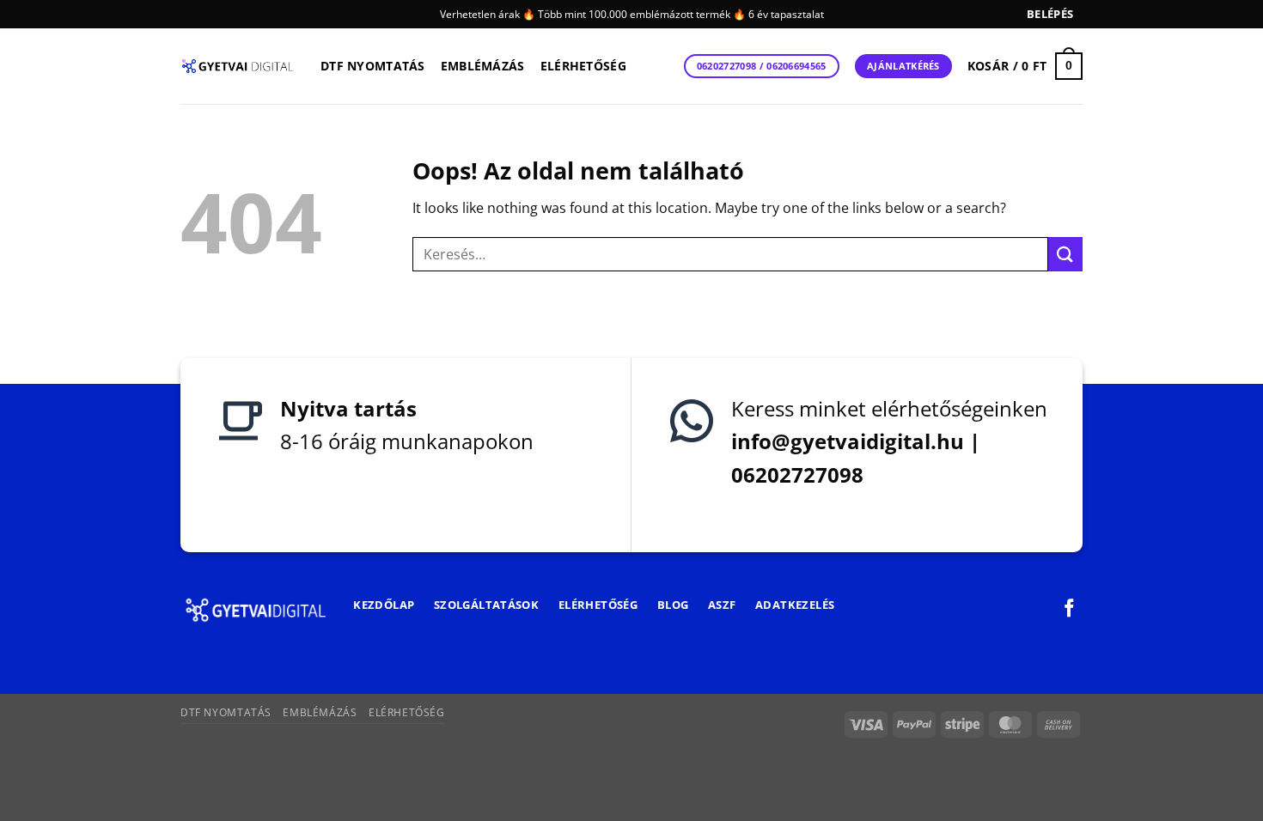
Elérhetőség (583, 66)
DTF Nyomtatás (372, 66)
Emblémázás (483, 66)
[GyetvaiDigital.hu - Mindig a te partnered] (237, 66)
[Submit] (1065, 254)
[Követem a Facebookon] (1069, 609)
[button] (1050, 14)
